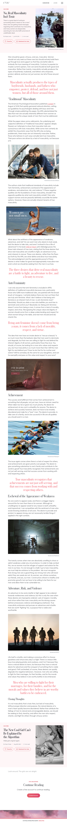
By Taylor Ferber (7, 744)
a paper (50, 103)
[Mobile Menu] (62, 2)
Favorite (9, 41)
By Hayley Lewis (7, 36)
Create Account (33, 795)
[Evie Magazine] (6, 2)
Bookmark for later (24, 41)
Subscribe (41, 820)
